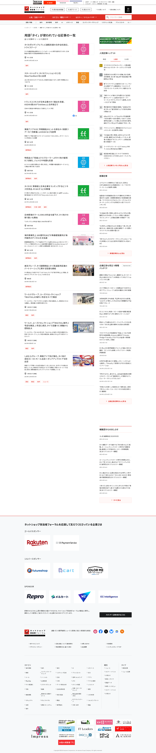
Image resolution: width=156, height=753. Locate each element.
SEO (89, 673)
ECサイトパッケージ (77, 700)
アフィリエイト (120, 22)
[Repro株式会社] (35, 596)
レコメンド (91, 684)
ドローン (94, 3)
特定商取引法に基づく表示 (63, 647)
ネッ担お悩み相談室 (57, 9)
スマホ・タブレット (46, 684)
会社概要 (84, 647)
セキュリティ (29, 700)
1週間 (116, 59)
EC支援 (105, 3)
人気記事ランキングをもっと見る (117, 165)
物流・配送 (60, 695)
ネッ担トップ (27, 27)
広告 (58, 677)
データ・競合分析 (62, 684)
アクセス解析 (92, 681)
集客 (77, 22)
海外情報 (49, 22)
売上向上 (28, 681)
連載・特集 (29, 22)
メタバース (69, 22)
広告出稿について (115, 9)
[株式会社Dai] (66, 570)
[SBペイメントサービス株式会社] (66, 543)
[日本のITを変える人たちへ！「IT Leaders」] (85, 729)
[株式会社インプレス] (39, 732)
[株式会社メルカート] (60, 596)
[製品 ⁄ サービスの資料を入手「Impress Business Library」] (66, 736)
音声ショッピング (77, 677)
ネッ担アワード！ (72, 9)
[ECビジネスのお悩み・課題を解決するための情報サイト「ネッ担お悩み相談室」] (66, 743)
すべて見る (117, 500)
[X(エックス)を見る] (106, 631)
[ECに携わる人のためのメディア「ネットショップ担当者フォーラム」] (123, 729)
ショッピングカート (93, 700)
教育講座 (99, 3)
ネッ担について (101, 9)
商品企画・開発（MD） (76, 695)
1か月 (126, 59)
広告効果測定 (61, 689)
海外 (41, 22)
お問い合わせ (85, 644)
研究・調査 (111, 2)
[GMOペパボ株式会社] (95, 570)
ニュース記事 (126, 672)
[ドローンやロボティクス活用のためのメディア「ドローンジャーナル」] (104, 736)
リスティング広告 (107, 22)
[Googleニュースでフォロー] (117, 631)
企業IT (87, 2)
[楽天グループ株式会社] (37, 543)
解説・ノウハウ (109, 679)
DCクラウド (104, 2)
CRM (58, 681)
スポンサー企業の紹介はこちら (115, 615)
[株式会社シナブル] (109, 596)
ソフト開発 (93, 2)
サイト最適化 (29, 684)
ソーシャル (44, 677)
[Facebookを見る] (101, 631)
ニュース (107, 668)
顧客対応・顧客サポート (46, 695)
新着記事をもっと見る (117, 253)
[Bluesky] (111, 631)
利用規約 (110, 644)
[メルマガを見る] (95, 631)
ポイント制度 (76, 684)
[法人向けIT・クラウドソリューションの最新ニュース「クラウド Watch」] (66, 729)
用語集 (35, 27)
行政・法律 (75, 705)
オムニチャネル (45, 700)
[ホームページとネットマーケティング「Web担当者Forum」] (104, 723)
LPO (73, 681)
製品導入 (76, 2)
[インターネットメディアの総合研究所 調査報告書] (123, 723)
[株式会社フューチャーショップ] (37, 570)
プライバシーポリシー (36, 647)
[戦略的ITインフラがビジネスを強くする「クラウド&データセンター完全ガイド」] (66, 723)
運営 (89, 689)
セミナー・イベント (110, 672)
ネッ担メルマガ (86, 9)
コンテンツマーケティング (90, 22)
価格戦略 (28, 695)
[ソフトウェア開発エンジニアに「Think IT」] (85, 723)
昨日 (104, 59)
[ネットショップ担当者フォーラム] (34, 634)
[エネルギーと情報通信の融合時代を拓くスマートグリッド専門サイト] (104, 729)
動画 (42, 689)
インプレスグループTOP (114, 647)
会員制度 (44, 681)
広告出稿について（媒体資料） (64, 644)
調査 (89, 705)
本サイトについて (35, 644)
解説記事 (125, 668)
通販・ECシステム (46, 705)
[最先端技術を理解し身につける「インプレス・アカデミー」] (123, 736)
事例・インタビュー (110, 686)
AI (62, 22)
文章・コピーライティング (77, 689)
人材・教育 (91, 695)
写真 (27, 689)
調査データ (108, 682)
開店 (58, 700)
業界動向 (59, 705)
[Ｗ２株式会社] (84, 596)
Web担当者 (63, 2)
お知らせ (108, 675)
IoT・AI (98, 2)
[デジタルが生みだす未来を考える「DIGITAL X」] (85, 736)
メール (27, 677)
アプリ (90, 677)
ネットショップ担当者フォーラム (34, 9)
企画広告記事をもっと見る (117, 401)
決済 (27, 705)
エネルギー (88, 3)
